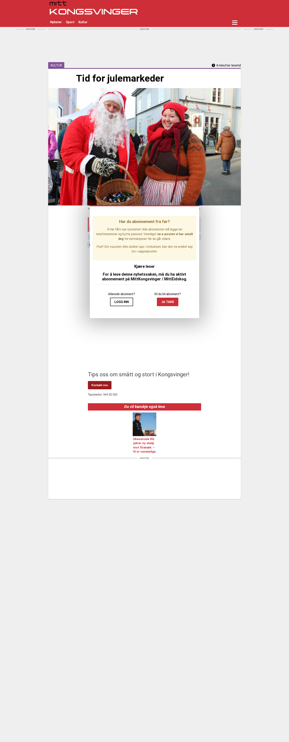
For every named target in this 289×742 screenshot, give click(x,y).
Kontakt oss (99, 385)
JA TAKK (167, 302)
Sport (70, 22)
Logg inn (121, 302)
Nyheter (56, 22)
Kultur (82, 22)
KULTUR (56, 65)
